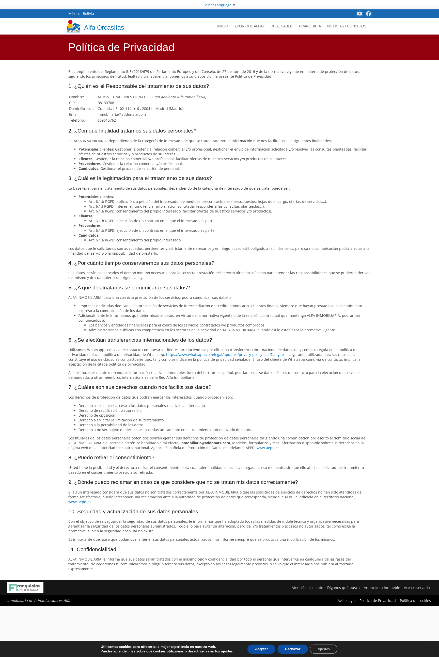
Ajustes (324, 649)
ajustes (227, 651)
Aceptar (261, 649)
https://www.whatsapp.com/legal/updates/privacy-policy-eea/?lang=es (226, 354)
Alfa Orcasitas (104, 27)
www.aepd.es (268, 447)
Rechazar (292, 649)
